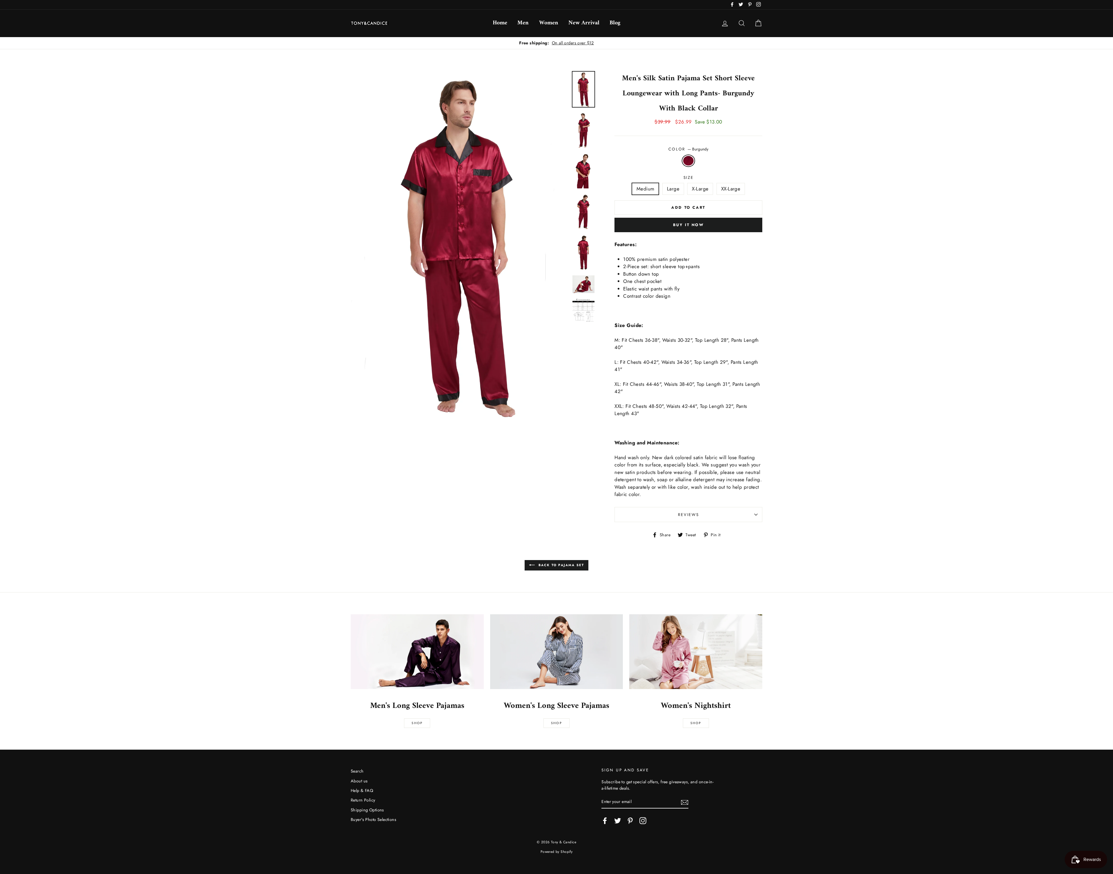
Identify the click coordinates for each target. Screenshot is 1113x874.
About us (359, 781)
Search (357, 771)
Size (688, 177)
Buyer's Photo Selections (373, 819)
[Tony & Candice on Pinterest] (630, 820)
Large (673, 188)
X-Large (700, 188)
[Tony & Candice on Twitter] (617, 820)
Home (500, 23)
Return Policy (363, 800)
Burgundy (688, 161)
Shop (417, 723)
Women (548, 23)
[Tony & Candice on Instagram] (642, 820)
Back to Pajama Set (560, 564)
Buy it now (688, 225)
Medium (645, 188)
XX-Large (730, 188)
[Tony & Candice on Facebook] (604, 820)
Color (688, 149)
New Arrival (583, 23)
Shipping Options (367, 810)
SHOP (556, 723)
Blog (615, 23)
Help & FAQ (362, 790)
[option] (556, 43)
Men (523, 23)
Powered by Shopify (557, 851)
